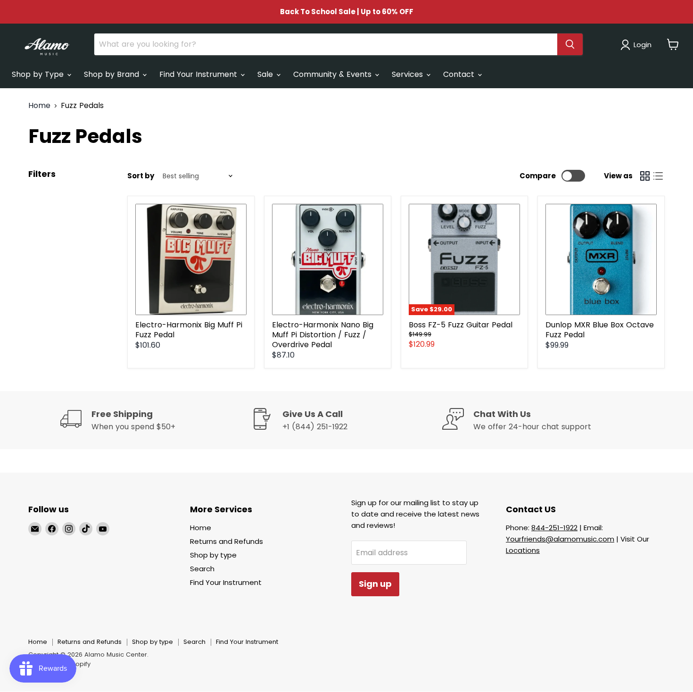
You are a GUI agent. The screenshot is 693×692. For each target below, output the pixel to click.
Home (39, 105)
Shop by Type (39, 74)
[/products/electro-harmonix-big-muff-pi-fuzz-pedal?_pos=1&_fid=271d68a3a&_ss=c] (191, 259)
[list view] (658, 176)
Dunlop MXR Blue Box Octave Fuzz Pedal (599, 329)
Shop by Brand (112, 74)
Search (202, 569)
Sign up (375, 584)
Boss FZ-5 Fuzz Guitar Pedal (460, 324)
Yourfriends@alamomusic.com (560, 539)
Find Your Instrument (199, 74)
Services (408, 74)
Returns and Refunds (226, 541)
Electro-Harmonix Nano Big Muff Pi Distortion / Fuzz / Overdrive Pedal (322, 334)
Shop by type (213, 555)
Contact (460, 74)
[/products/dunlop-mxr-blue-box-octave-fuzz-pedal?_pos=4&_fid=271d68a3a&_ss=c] (601, 259)
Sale (266, 74)
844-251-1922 (554, 528)
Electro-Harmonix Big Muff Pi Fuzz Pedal (188, 329)
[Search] (570, 44)
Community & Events (333, 74)
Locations (523, 550)
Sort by (140, 176)
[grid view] (645, 176)
